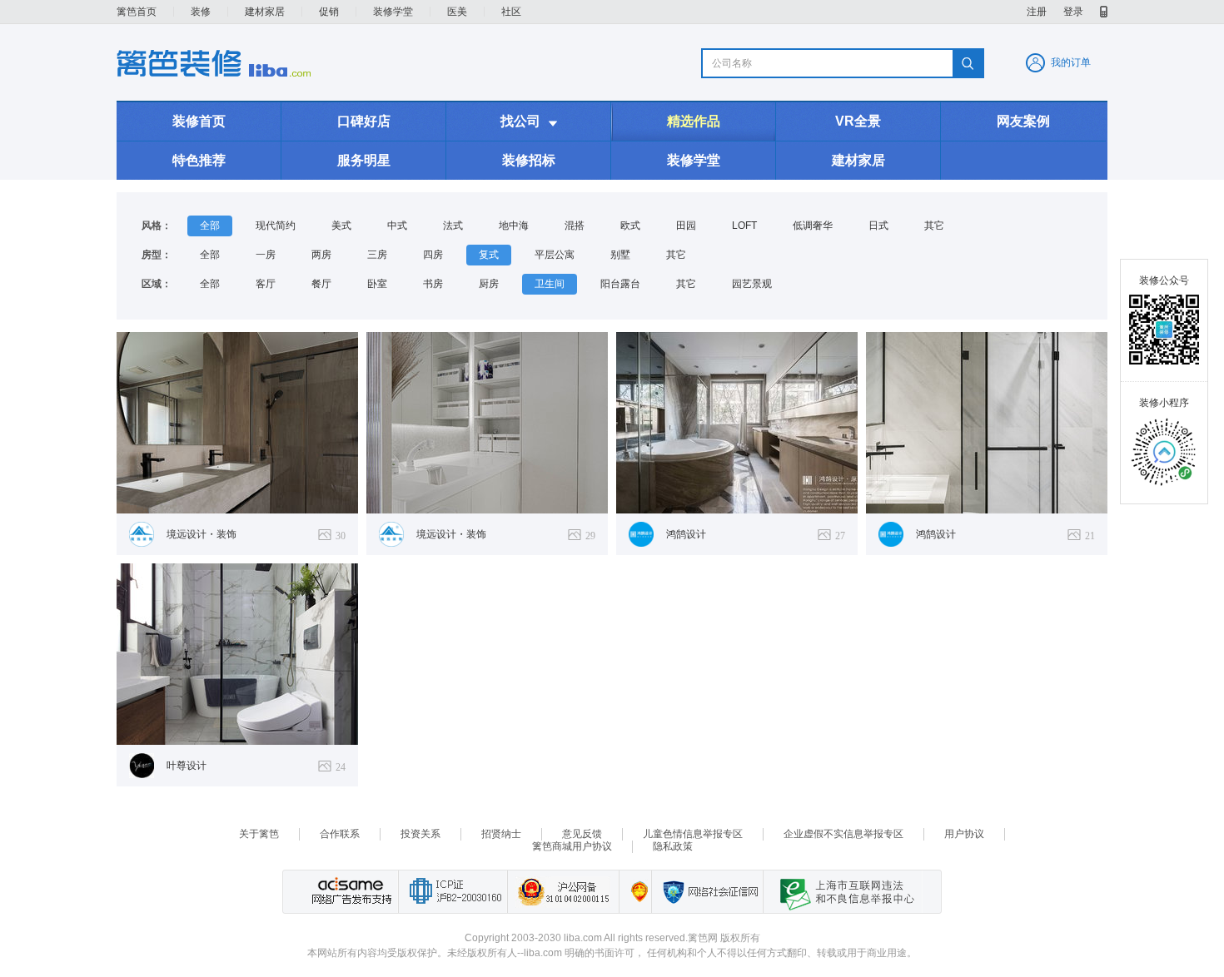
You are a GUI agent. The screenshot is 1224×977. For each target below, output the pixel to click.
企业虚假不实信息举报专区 (843, 834)
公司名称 (732, 63)
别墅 (620, 254)
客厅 (266, 284)
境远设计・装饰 (201, 534)
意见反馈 (582, 834)
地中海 (514, 225)
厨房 (489, 284)
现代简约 (276, 225)
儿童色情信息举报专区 (693, 834)
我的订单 (1071, 62)
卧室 (377, 284)
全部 (210, 225)
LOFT (744, 225)
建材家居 (265, 11)
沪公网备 (563, 891)
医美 (457, 11)
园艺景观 (752, 284)
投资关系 (420, 834)
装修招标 (528, 160)
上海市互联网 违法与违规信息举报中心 (843, 891)
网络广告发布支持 (349, 891)
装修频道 (214, 63)
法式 (453, 225)
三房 (377, 254)
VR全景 (858, 121)
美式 (341, 225)
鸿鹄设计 (686, 534)
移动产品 (1103, 11)
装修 (201, 11)
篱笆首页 (137, 11)
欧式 (630, 225)
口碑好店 (364, 121)
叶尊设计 (186, 765)
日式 (878, 225)
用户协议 (964, 834)
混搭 (575, 225)
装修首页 (199, 121)
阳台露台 (620, 284)
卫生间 (550, 284)
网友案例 (1023, 121)
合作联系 (340, 834)
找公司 (528, 121)
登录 (1073, 11)
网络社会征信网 (707, 891)
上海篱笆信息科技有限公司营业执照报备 (634, 891)
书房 (433, 284)
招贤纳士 (501, 834)
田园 (686, 225)
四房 (433, 254)
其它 (934, 225)
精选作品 (693, 121)
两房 (321, 254)
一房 (266, 254)
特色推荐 (199, 160)
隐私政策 (673, 846)
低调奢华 (813, 225)
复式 (489, 254)
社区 (511, 11)
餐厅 (321, 284)
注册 (1037, 11)
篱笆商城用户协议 (572, 846)
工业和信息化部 (452, 891)
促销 (329, 11)
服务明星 (364, 160)
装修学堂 (393, 11)
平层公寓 (555, 254)
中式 (397, 225)
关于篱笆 (259, 834)
